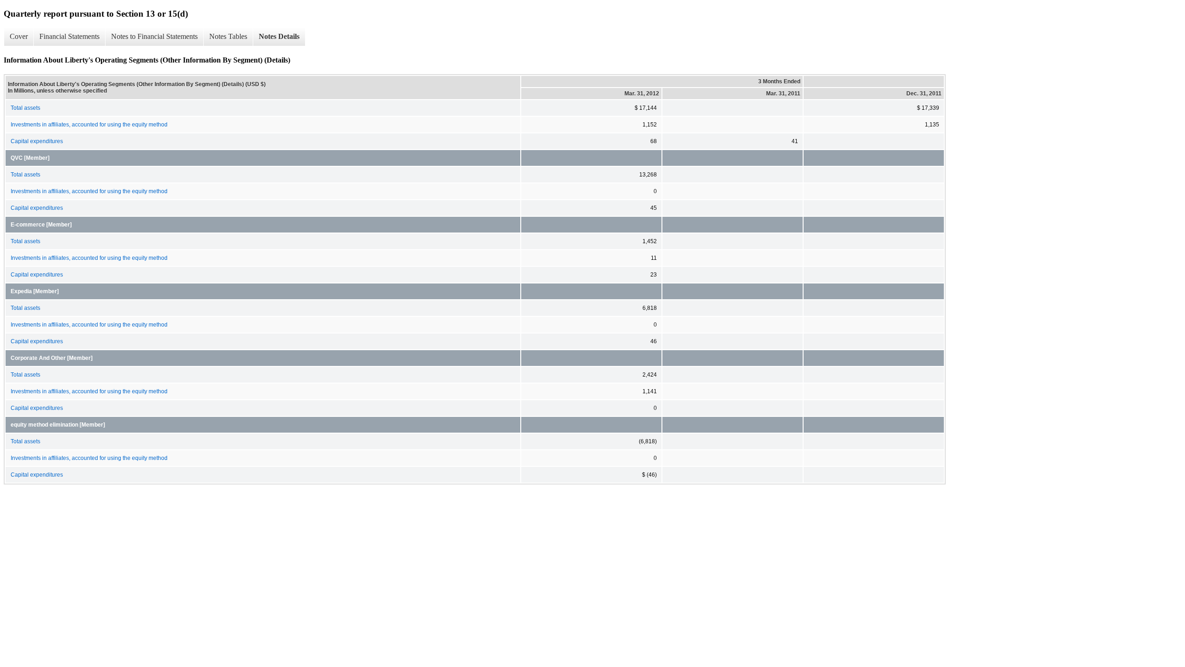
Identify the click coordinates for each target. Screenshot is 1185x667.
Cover (19, 36)
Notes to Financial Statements (154, 36)
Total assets (25, 108)
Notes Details (279, 36)
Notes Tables (228, 36)
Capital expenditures (37, 141)
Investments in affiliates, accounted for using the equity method (89, 124)
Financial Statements (69, 36)
